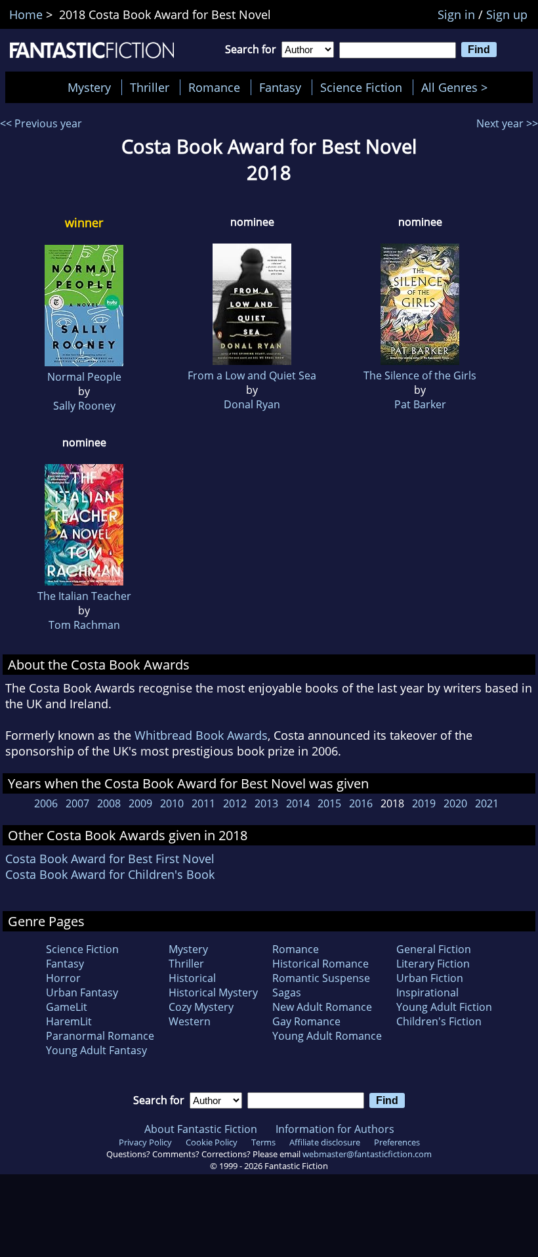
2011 (203, 803)
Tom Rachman (84, 625)
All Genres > (457, 87)
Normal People (84, 377)
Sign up (507, 14)
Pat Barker (420, 404)
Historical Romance (320, 963)
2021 (487, 803)
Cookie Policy (212, 1142)
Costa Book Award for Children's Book (110, 874)
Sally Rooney (84, 405)
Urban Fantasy (82, 992)
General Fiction (433, 949)
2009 (140, 803)
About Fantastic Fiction (200, 1129)
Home (26, 14)
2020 (455, 803)
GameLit (66, 1007)
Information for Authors (335, 1129)
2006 (46, 803)
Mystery (89, 87)
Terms (263, 1142)
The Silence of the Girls (419, 375)
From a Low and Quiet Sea (252, 375)
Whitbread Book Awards (201, 735)
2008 (109, 803)
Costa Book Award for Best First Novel (110, 858)
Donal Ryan (252, 404)
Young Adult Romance (327, 1036)
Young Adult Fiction (444, 1007)
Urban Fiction (429, 978)
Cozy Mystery (201, 1007)
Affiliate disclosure (324, 1142)
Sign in (456, 14)
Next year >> (507, 123)
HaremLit (69, 1021)
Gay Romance (306, 1021)
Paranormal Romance (100, 1036)
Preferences (397, 1142)
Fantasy (280, 87)
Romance (214, 87)
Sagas (286, 992)
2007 (77, 803)
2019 (424, 803)
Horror (63, 978)
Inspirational (427, 992)
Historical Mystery (213, 992)
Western (190, 1021)
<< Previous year (41, 123)
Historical (192, 978)
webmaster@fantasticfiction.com (367, 1154)
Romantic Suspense (321, 978)
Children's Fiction (439, 1021)
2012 (235, 803)
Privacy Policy (145, 1142)
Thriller (149, 87)
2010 (172, 803)
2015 (329, 803)
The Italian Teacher (84, 596)
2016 (361, 803)
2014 (298, 803)
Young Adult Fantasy (96, 1050)
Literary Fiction (433, 963)
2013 (266, 803)
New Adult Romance (322, 1007)
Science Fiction (361, 87)
